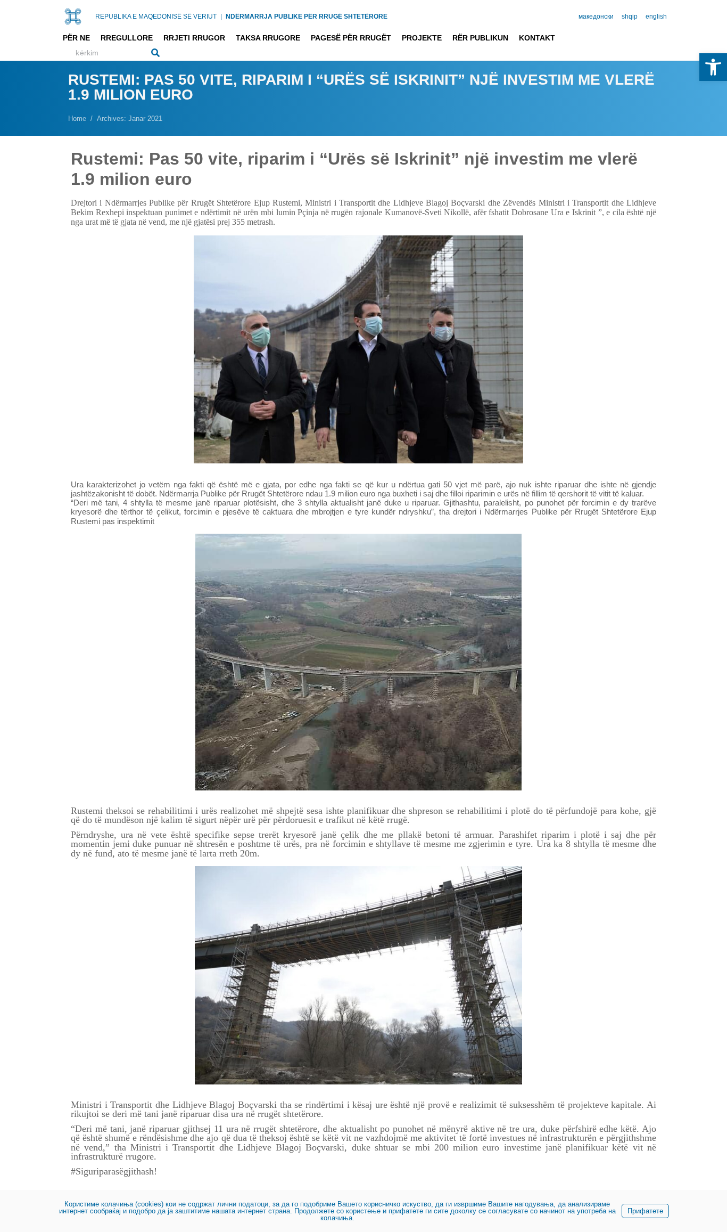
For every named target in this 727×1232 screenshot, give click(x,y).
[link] (713, 67)
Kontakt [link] (537, 38)
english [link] (656, 16)
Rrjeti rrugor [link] (194, 38)
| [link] (221, 16)
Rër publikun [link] (480, 38)
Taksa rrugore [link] (268, 38)
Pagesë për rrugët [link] (351, 38)
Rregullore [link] (127, 38)
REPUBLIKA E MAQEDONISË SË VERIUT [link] (156, 16)
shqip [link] (630, 16)
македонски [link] (596, 16)
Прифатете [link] (645, 1211)
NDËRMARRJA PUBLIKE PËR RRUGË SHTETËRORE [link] (306, 16)
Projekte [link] (422, 38)
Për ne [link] (76, 38)
